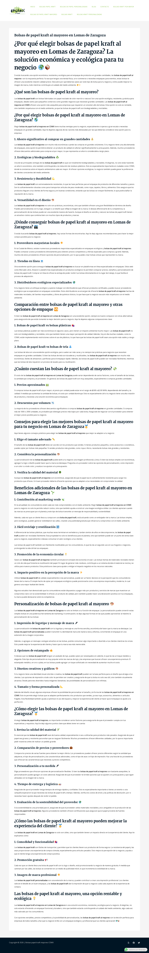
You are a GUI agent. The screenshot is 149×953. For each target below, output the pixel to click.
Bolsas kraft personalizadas (89, 14)
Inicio (32, 7)
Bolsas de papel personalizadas (73, 7)
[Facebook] (134, 943)
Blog (94, 7)
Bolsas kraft (67, 14)
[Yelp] (128, 943)
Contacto (104, 7)
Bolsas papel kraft (47, 7)
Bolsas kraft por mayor (123, 7)
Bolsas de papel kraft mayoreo (43, 14)
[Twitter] (139, 943)
